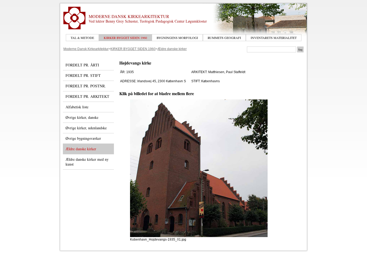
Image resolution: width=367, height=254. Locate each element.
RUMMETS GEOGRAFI (224, 37)
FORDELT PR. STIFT (83, 75)
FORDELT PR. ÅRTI (82, 64)
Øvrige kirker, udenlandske (86, 127)
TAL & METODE (82, 37)
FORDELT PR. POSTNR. (86, 85)
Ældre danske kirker (172, 49)
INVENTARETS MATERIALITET (274, 37)
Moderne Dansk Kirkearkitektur (86, 49)
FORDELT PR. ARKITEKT (87, 96)
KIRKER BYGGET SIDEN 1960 (125, 37)
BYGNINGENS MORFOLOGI (177, 37)
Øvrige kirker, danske (82, 117)
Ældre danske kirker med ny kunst (87, 162)
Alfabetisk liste (77, 106)
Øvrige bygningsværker (83, 138)
